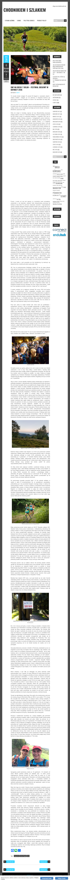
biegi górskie (16, 856)
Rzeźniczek (55, 195)
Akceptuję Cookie (46, 878)
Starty (18, 92)
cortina (56, 178)
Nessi (62, 187)
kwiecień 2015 (56, 152)
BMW (64, 173)
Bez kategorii (56, 95)
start (63, 196)
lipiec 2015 (56, 144)
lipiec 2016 (56, 124)
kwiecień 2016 (56, 132)
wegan (61, 201)
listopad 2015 (56, 134)
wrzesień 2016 (57, 122)
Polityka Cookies (29, 21)
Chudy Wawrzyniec (58, 176)
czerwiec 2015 (57, 147)
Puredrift (58, 190)
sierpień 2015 (56, 142)
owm (64, 187)
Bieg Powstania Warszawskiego (57, 61)
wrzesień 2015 (57, 139)
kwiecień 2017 (56, 114)
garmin (64, 180)
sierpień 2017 (56, 111)
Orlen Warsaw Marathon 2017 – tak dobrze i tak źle (59, 72)
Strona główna (9, 21)
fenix (62, 178)
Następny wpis (43, 862)
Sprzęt (55, 100)
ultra (28, 856)
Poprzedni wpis (10, 862)
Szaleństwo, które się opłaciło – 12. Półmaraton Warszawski (59, 79)
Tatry (54, 198)
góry (54, 183)
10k (54, 166)
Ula (56, 198)
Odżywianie (56, 97)
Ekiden (59, 178)
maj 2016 (55, 129)
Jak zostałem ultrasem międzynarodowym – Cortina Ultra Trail (59, 66)
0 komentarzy (6, 70)
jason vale (60, 185)
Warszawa (56, 202)
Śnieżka (55, 204)
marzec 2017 (56, 116)
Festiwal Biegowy (23, 856)
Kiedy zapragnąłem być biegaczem (59, 85)
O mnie (19, 21)
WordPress (29, 875)
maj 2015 (55, 149)
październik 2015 (57, 137)
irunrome (59, 183)
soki (59, 195)
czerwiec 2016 (57, 127)
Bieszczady (60, 174)
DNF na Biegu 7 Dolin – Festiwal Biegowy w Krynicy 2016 (29, 88)
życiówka (59, 204)
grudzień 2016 (57, 119)
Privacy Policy (41, 21)
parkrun (54, 190)
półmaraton (57, 193)
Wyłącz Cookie (62, 878)
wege (63, 201)
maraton (57, 188)
